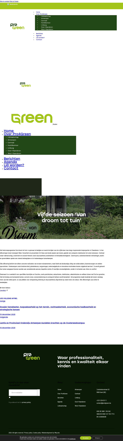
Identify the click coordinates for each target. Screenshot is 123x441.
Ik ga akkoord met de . (20, 402)
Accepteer (86, 438)
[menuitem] (12, 4)
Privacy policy (28, 433)
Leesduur (3, 290)
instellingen (72, 439)
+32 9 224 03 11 (102, 400)
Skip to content (5, 1)
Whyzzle (57, 433)
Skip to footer (14, 1)
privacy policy (26, 402)
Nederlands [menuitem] (14, 4)
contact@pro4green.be (104, 403)
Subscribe (38, 393)
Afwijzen (97, 438)
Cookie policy (37, 433)
